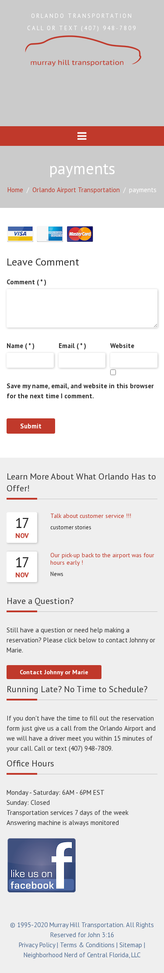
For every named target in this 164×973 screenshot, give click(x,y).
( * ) (26, 282)
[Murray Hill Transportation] (82, 52)
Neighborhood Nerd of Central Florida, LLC (82, 955)
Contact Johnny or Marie (54, 672)
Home (15, 190)
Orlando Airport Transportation (76, 190)
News (56, 574)
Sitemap (130, 945)
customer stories (70, 527)
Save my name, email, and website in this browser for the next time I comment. (80, 391)
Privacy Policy (37, 945)
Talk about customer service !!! (90, 516)
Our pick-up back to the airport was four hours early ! (102, 558)
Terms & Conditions (87, 945)
